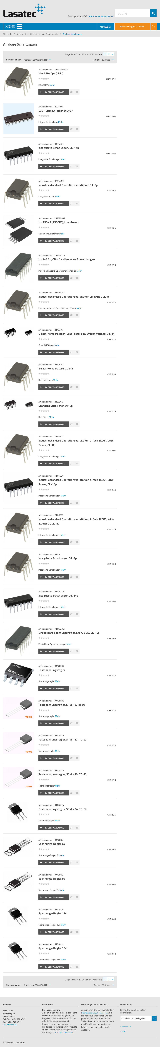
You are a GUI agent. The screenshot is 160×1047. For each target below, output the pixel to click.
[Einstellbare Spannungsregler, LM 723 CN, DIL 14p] (18, 627)
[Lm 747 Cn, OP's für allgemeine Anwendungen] (18, 253)
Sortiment (21, 34)
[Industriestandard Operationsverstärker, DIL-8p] (18, 179)
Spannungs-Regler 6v (51, 844)
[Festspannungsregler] (18, 664)
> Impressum (125, 1026)
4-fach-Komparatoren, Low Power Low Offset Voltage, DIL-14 (76, 334)
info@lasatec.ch (10, 1024)
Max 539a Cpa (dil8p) (50, 73)
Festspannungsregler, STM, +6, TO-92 (61, 705)
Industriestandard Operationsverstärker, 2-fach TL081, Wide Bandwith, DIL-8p (76, 521)
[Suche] (153, 13)
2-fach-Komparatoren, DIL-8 (55, 368)
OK (154, 1018)
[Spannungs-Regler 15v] (18, 942)
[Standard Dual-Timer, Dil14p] (18, 400)
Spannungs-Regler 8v (51, 878)
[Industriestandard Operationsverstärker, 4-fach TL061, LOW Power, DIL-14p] (18, 474)
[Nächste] (113, 54)
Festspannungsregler (51, 670)
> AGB (122, 1031)
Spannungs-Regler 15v (52, 948)
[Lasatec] (24, 10)
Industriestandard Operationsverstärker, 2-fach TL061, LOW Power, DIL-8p (75, 442)
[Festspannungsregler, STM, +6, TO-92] (18, 699)
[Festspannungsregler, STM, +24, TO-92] (18, 803)
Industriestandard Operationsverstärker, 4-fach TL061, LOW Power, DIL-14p (75, 482)
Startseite (7, 34)
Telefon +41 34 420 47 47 (100, 16)
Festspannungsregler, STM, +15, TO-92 (62, 774)
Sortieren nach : (14, 59)
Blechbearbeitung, (89, 1012)
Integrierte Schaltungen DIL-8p (57, 558)
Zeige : (96, 59)
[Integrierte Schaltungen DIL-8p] (18, 552)
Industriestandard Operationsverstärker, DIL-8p (68, 185)
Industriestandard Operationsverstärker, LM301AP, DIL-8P (74, 296)
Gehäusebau (102, 1012)
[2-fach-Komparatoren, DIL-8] (18, 363)
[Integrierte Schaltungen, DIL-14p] (18, 142)
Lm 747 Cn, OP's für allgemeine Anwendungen (66, 259)
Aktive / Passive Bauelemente (44, 34)
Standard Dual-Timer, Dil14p (55, 406)
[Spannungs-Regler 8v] (18, 873)
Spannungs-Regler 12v (52, 913)
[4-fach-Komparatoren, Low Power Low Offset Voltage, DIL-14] (18, 328)
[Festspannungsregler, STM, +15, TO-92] (18, 768)
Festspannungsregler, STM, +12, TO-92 (62, 739)
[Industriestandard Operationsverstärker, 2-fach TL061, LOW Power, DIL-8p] (18, 434)
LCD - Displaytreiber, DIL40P (55, 111)
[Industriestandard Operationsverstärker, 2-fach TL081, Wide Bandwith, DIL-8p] (18, 513)
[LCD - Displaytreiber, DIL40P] (18, 105)
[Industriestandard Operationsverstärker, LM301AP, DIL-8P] (18, 291)
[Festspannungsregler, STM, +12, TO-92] (18, 733)
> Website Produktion (64, 1032)
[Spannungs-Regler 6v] (18, 838)
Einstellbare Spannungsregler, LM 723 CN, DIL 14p (69, 633)
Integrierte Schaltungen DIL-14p (58, 595)
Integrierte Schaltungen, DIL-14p (58, 148)
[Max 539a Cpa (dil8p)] (18, 68)
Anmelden (105, 26)
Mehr (52, 84)
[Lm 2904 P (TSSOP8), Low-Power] (18, 216)
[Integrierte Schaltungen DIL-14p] (18, 590)
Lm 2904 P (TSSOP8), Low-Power (58, 222)
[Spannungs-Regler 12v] (18, 907)
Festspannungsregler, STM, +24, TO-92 (62, 809)
